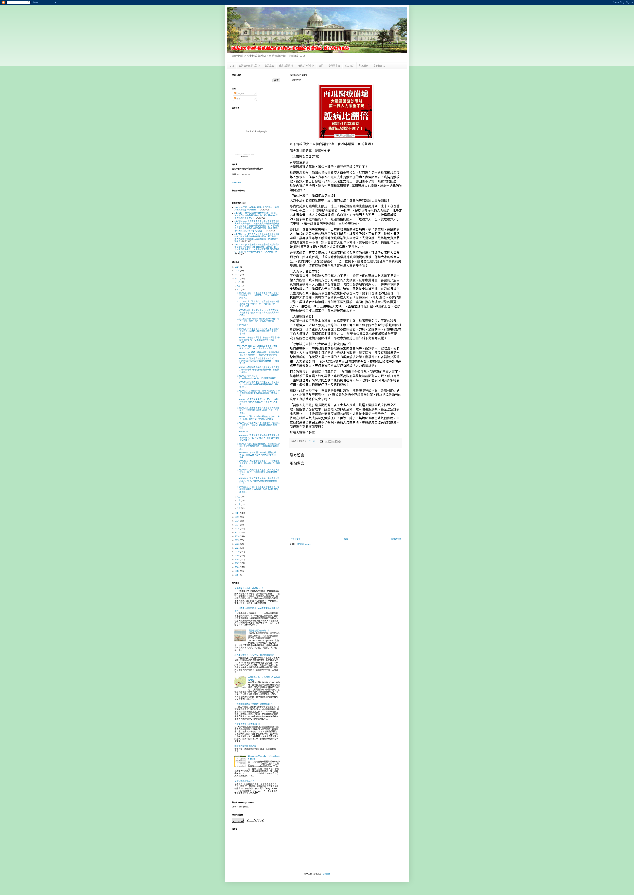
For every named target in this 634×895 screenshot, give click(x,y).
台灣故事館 (334, 65)
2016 (237, 528)
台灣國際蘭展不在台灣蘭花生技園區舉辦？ (253, 704)
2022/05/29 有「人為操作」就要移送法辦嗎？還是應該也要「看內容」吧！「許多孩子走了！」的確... (258, 304)
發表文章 (240, 94)
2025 (237, 271)
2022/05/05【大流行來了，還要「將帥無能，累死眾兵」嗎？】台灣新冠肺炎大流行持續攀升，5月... (258, 472)
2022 (237, 278)
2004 (237, 575)
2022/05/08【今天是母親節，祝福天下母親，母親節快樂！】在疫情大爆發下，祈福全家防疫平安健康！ (258, 437)
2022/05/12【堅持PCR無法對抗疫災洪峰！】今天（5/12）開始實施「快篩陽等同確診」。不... (258, 417)
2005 (237, 571)
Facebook (236, 183)
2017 (237, 525)
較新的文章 (295, 539)
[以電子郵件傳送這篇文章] (327, 441)
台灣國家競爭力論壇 (249, 65)
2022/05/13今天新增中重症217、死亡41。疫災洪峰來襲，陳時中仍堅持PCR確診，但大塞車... (258, 401)
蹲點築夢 (349, 65)
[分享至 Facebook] (336, 441)
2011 (237, 548)
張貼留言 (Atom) (303, 544)
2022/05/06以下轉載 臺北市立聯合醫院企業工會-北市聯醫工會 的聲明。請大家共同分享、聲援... (257, 455)
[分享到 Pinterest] (339, 441)
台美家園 (269, 65)
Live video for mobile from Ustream (244, 155)
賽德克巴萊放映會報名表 (245, 746)
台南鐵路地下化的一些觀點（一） (249, 588)
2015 (237, 532)
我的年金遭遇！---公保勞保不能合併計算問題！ (255, 655)
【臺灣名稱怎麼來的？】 (259, 631)
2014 (237, 536)
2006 (237, 567)
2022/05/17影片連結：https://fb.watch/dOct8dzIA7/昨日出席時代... (257, 377)
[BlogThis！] (330, 441)
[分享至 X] (333, 441)
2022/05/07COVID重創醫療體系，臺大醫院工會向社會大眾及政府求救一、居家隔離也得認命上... (258, 446)
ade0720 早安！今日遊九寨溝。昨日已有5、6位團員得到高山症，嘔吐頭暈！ (256, 208)
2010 (237, 552)
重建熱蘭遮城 (286, 65)
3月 (239, 500)
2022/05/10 (242, 431)
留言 (238, 98)
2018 (237, 521)
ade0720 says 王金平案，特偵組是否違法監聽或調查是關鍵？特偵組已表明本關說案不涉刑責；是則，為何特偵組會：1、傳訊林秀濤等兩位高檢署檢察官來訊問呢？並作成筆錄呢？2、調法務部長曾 (256, 248)
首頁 (231, 65)
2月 (239, 504)
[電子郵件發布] (321, 441)
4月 (239, 497)
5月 (239, 289)
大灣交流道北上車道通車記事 (247, 724)
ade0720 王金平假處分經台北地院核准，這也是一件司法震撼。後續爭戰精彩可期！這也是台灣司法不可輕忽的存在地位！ (256, 215)
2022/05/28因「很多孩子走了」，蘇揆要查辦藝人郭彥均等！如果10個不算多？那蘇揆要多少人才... (258, 312)
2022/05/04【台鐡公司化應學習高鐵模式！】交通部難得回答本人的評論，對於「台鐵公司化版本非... (258, 489)
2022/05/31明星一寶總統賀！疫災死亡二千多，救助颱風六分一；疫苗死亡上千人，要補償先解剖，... (258, 295)
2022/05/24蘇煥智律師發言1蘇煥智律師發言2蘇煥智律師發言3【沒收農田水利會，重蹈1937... (258, 340)
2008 (237, 559)
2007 (237, 563)
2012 (237, 544)
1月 (239, 508)
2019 (237, 517)
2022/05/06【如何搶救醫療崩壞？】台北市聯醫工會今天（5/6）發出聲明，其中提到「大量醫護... (258, 463)
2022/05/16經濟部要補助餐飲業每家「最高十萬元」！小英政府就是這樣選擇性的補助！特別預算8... (258, 384)
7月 (239, 282)
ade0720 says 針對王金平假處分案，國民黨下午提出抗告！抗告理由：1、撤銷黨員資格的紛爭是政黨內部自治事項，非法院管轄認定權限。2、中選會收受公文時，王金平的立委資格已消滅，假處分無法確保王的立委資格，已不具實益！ (256, 226)
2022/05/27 (242, 325)
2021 (237, 513)
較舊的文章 (396, 539)
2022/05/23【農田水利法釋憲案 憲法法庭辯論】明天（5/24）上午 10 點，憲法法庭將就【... (258, 347)
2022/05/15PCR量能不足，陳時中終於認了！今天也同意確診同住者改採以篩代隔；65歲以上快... (258, 393)
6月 (239, 286)
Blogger (326, 874)
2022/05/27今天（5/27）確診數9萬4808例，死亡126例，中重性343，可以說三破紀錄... (258, 320)
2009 (237, 556)
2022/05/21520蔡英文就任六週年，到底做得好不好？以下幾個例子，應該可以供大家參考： (258, 353)
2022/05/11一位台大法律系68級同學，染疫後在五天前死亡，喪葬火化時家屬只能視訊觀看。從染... (258, 425)
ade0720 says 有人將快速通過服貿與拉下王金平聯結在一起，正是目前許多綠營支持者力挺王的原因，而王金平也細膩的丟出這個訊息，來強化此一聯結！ (256, 237)
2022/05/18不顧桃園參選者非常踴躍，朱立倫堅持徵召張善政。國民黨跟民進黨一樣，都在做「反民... (258, 369)
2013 (237, 540)
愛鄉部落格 (379, 65)
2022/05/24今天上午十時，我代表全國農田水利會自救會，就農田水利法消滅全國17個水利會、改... (258, 331)
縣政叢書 (363, 65)
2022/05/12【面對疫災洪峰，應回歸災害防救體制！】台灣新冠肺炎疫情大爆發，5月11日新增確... (258, 410)
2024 (237, 275)
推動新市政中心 (306, 65)
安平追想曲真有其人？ (244, 781)
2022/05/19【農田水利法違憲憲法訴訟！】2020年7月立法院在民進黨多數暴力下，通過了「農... (258, 361)
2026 (237, 267)
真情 (321, 65)
